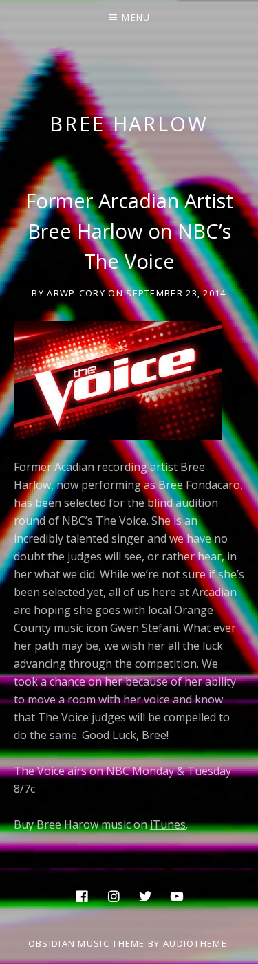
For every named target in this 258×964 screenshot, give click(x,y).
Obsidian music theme (86, 943)
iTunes (168, 824)
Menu (136, 17)
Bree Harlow (129, 123)
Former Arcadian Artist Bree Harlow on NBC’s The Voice (129, 230)
